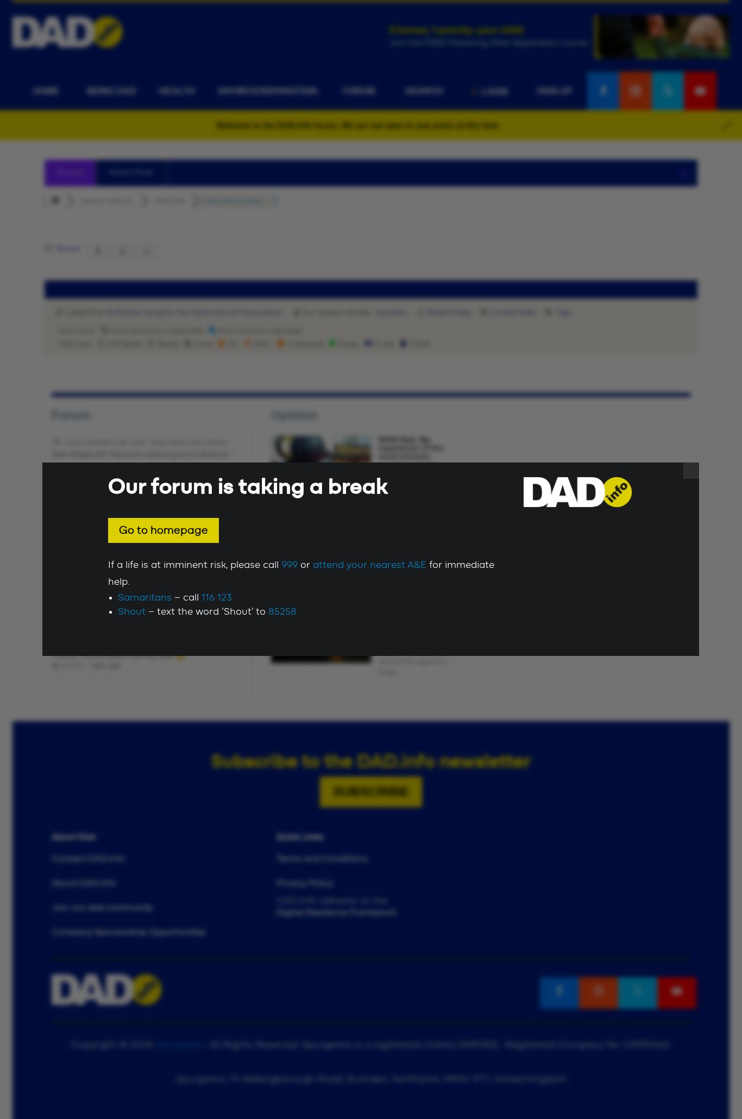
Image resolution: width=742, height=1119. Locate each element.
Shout (132, 612)
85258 (282, 612)
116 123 (217, 598)
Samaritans (145, 598)
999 (289, 565)
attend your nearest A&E (369, 565)
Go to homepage (163, 530)
